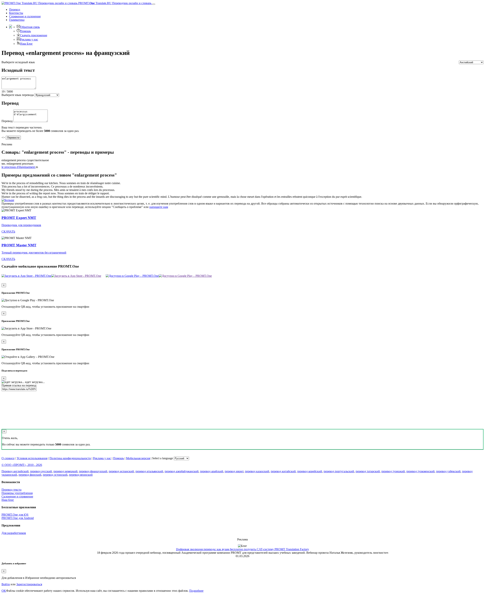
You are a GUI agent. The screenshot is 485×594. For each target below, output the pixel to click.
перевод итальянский (149, 471)
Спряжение (25, 16)
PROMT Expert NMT (19, 218)
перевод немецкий (65, 471)
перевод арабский (211, 471)
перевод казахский (257, 471)
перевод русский (41, 471)
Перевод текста (11, 489)
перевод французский (93, 471)
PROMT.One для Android (18, 518)
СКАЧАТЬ (8, 231)
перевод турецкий (393, 471)
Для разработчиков (14, 533)
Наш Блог (26, 43)
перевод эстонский (55, 474)
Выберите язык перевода (18, 95)
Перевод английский (15, 471)
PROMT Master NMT (19, 245)
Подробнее (196, 590)
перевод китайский (283, 471)
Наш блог (8, 499)
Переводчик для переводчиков (21, 225)
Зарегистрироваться (29, 584)
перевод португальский (339, 471)
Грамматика (16, 19)
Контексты (16, 13)
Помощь (25, 31)
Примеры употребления (17, 493)
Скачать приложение (33, 35)
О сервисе (8, 458)
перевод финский (30, 474)
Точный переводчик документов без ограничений (34, 252)
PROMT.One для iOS (15, 514)
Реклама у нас (29, 39)
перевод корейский (309, 471)
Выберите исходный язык (18, 62)
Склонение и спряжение (17, 496)
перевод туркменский (420, 471)
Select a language (162, 458)
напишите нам (158, 207)
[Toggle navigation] (153, 4)
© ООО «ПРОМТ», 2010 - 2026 (22, 464)
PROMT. (114, 3)
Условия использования (32, 458)
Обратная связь (30, 27)
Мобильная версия (138, 458)
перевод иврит (234, 471)
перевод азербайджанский (182, 471)
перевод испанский (121, 471)
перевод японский (81, 474)
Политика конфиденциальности (70, 458)
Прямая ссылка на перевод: (19, 385)
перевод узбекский (448, 471)
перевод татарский (368, 471)
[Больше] (8, 200)
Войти (6, 584)
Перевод (14, 9)
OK (4, 590)
